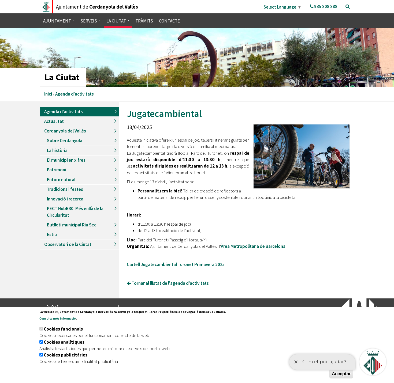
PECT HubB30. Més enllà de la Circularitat (75, 212)
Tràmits (144, 21)
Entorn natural (61, 180)
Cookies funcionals (63, 329)
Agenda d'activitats (74, 94)
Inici (48, 94)
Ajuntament (57, 21)
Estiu (52, 234)
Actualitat (54, 121)
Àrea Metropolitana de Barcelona (253, 246)
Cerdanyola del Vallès (65, 131)
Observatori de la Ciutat (67, 244)
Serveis (89, 21)
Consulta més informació (57, 318)
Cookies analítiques (64, 342)
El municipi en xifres (66, 160)
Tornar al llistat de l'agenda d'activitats (170, 283)
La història (57, 150)
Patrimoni (56, 170)
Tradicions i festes (65, 189)
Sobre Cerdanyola (64, 140)
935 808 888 (325, 6)
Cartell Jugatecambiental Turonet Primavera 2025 (176, 264)
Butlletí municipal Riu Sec (71, 225)
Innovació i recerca (65, 199)
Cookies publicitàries (65, 355)
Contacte (169, 21)
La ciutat (116, 21)
